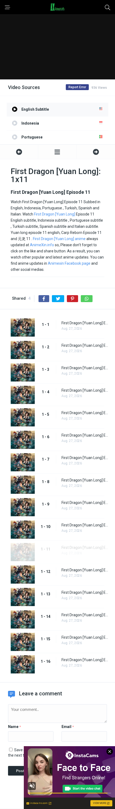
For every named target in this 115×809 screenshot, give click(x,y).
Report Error (77, 87)
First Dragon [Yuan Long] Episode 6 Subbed (86, 435)
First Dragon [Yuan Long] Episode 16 (86, 660)
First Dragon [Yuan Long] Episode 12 (86, 570)
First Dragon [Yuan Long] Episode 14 (86, 615)
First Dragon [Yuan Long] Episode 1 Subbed (86, 323)
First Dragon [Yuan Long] (54, 214)
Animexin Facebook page (69, 263)
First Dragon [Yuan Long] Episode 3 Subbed (86, 368)
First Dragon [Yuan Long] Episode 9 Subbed (86, 502)
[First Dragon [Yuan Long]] (57, 152)
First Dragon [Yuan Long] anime (59, 239)
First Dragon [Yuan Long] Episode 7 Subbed (86, 458)
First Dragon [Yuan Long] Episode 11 (86, 547)
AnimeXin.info (41, 245)
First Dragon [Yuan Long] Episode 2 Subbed (86, 345)
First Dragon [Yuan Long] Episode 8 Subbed (86, 480)
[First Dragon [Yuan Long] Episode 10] (19, 152)
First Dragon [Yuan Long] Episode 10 (86, 525)
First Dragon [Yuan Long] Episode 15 (86, 637)
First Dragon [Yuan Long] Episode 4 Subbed (86, 390)
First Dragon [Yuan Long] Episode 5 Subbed (86, 413)
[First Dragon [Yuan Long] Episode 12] (96, 152)
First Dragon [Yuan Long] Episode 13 (86, 592)
